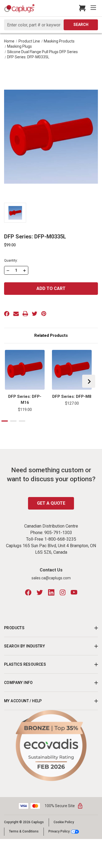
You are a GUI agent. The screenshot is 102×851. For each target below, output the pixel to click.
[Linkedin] (51, 592)
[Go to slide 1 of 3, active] (4, 421)
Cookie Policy (64, 822)
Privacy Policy (59, 831)
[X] (34, 313)
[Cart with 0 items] (81, 8)
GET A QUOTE (51, 503)
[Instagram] (62, 592)
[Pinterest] (44, 313)
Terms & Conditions (24, 831)
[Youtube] (74, 592)
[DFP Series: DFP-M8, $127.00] (72, 370)
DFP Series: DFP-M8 (71, 396)
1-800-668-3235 (60, 539)
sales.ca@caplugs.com (51, 578)
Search (80, 24)
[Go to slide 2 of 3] (13, 421)
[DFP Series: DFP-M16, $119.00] (25, 370)
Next (88, 381)
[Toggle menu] (94, 8)
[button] (51, 745)
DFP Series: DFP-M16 (24, 399)
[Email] (16, 313)
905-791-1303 (58, 532)
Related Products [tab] (51, 335)
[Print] (25, 313)
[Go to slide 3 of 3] (22, 421)
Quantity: (11, 260)
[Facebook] (7, 313)
